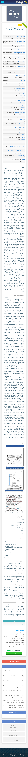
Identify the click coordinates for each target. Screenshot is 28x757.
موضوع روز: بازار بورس (13, 735)
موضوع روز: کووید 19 (14, 733)
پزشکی (19, 25)
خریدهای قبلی (14, 725)
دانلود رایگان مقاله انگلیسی (16, 624)
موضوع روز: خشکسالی (13, 740)
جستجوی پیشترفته (14, 730)
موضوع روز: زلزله (14, 738)
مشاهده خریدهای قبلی (14, 662)
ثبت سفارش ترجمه (14, 727)
